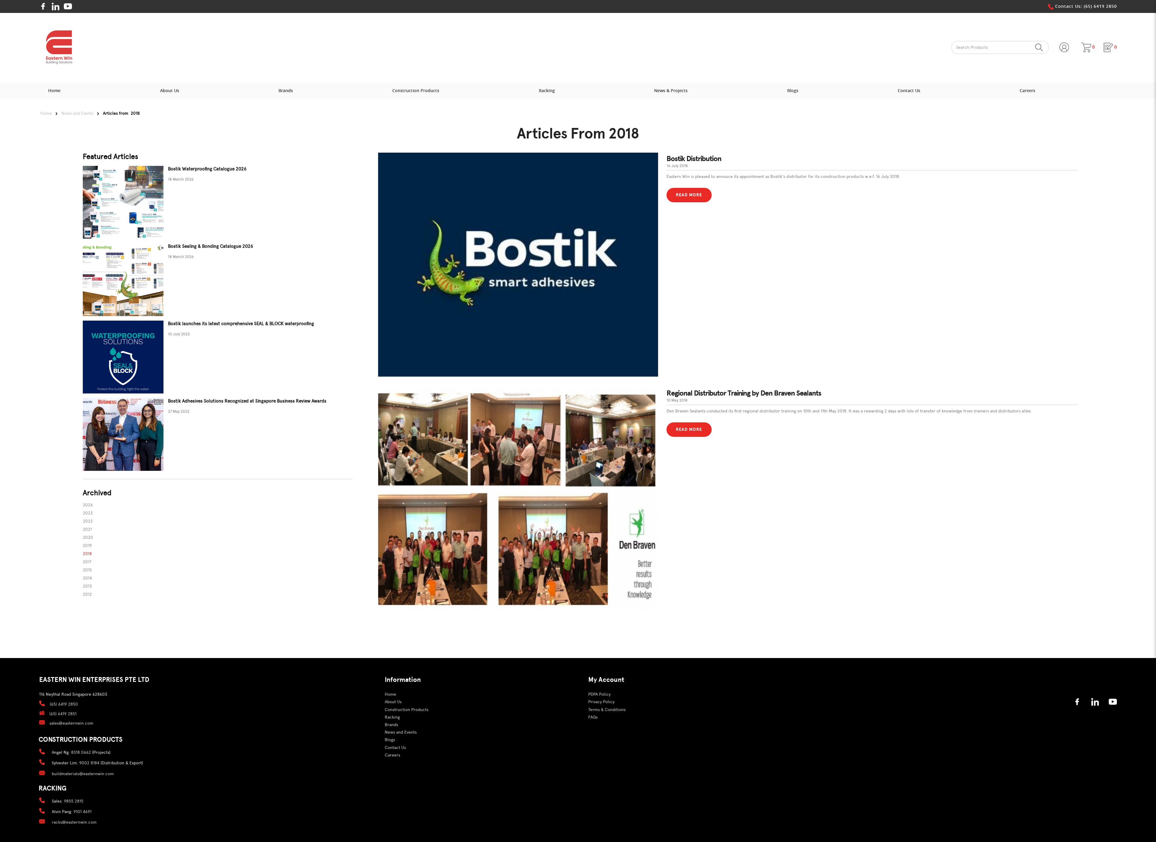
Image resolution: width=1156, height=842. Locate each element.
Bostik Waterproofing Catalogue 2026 (207, 169)
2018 (87, 553)
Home (46, 113)
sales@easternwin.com (71, 723)
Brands (391, 724)
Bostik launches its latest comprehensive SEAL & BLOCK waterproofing (241, 323)
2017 (87, 561)
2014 (87, 578)
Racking (392, 717)
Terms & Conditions (607, 709)
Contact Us (395, 747)
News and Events (77, 113)
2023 (88, 513)
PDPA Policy (599, 694)
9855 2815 (73, 801)
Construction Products (406, 709)
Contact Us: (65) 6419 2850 (1085, 6)
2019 (87, 545)
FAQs (593, 717)
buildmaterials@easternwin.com (83, 773)
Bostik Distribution (694, 158)
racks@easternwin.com (74, 822)
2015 (87, 570)
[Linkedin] (55, 6)
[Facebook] (43, 6)
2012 (87, 594)
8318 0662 (81, 752)
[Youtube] (68, 6)
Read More (689, 194)
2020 (88, 537)
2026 (88, 505)
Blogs (390, 739)
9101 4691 (82, 811)
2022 (88, 521)
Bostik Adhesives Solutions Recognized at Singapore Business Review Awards (247, 401)
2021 (87, 529)
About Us (393, 701)
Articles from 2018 (121, 113)
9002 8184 (89, 763)
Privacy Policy (601, 701)
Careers (392, 755)
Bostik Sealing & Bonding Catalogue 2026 (210, 246)
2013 (87, 586)
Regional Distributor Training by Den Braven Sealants (744, 393)
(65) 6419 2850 (64, 704)
